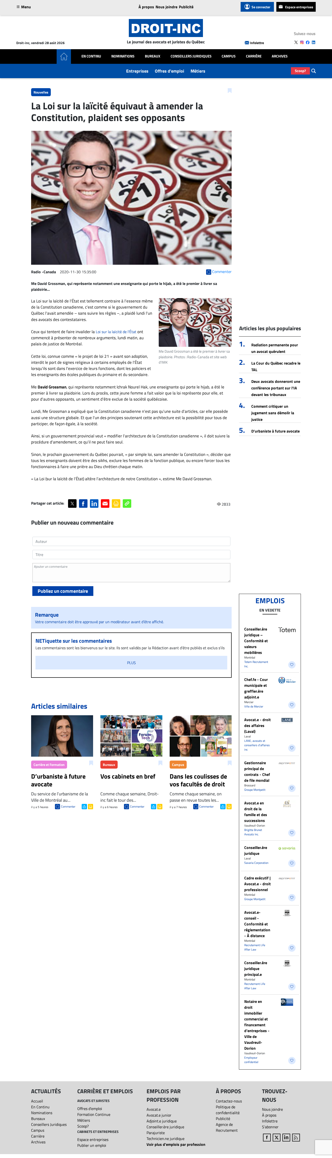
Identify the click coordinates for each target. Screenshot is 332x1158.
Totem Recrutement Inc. (256, 663)
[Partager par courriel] (105, 503)
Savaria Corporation (256, 862)
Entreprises (137, 71)
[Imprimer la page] (116, 503)
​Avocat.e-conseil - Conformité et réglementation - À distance (257, 924)
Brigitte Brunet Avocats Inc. (253, 832)
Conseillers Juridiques (191, 56)
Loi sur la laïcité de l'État (116, 332)
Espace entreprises (299, 6)
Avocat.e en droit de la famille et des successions (255, 811)
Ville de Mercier (253, 706)
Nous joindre (166, 7)
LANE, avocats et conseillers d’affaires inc (257, 745)
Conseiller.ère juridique (255, 850)
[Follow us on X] (296, 42)
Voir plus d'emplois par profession (176, 1144)
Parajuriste (156, 1133)
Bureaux (152, 56)
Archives (280, 56)
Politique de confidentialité (228, 1110)
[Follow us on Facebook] (308, 42)
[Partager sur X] (72, 503)
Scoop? (300, 71)
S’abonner (270, 1127)
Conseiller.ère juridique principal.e (255, 968)
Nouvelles (41, 92)
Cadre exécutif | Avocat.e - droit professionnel (257, 884)
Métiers (198, 71)
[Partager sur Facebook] (83, 503)
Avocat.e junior (159, 1115)
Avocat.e (154, 1109)
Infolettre (257, 42)
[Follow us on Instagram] (302, 42)
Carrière (254, 56)
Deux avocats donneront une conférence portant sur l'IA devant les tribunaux (275, 387)
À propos (146, 7)
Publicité (186, 7)
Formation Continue (93, 1114)
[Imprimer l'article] (90, 806)
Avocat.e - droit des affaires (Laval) (257, 725)
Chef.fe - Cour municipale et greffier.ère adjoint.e (256, 688)
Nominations (122, 56)
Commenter (68, 806)
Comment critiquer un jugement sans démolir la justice (272, 412)
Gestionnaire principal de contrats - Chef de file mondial (257, 771)
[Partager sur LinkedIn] (94, 503)
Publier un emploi (91, 1145)
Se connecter (261, 6)
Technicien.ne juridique (165, 1138)
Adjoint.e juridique (162, 1121)
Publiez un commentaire (63, 591)
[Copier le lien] (127, 503)
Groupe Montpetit (254, 789)
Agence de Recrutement (227, 1127)
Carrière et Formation (49, 764)
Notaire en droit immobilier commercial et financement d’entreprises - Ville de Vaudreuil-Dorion (257, 1024)
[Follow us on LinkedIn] (313, 42)
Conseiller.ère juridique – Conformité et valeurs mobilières (256, 640)
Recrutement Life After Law (254, 947)
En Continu (91, 56)
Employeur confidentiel (251, 1059)
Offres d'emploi (169, 71)
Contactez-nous (229, 1101)
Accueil (37, 1101)
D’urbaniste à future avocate (275, 431)
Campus (229, 56)
